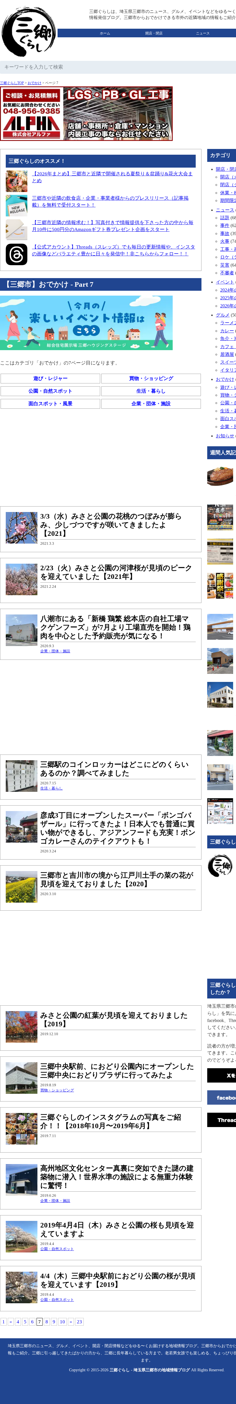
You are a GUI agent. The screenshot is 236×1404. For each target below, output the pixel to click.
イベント (225, 282)
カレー (227, 330)
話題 (224, 217)
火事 (224, 241)
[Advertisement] (100, 459)
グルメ (105, 42)
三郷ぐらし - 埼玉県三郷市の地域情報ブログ (150, 1370)
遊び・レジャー (50, 378)
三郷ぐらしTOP (12, 83)
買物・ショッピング (151, 378)
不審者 (227, 272)
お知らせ (225, 435)
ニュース (203, 33)
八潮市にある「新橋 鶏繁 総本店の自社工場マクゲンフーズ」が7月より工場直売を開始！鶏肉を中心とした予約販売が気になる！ (115, 627)
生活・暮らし (151, 391)
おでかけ (154, 42)
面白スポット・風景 (50, 403)
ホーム (105, 33)
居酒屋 (227, 354)
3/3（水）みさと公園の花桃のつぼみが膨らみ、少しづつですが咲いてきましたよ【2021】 (111, 524)
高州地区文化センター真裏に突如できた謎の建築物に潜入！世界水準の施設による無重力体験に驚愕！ (117, 1176)
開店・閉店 (154, 33)
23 (79, 1322)
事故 (224, 233)
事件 (224, 225)
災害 (224, 265)
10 (62, 1322)
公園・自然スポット (50, 391)
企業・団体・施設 (151, 403)
